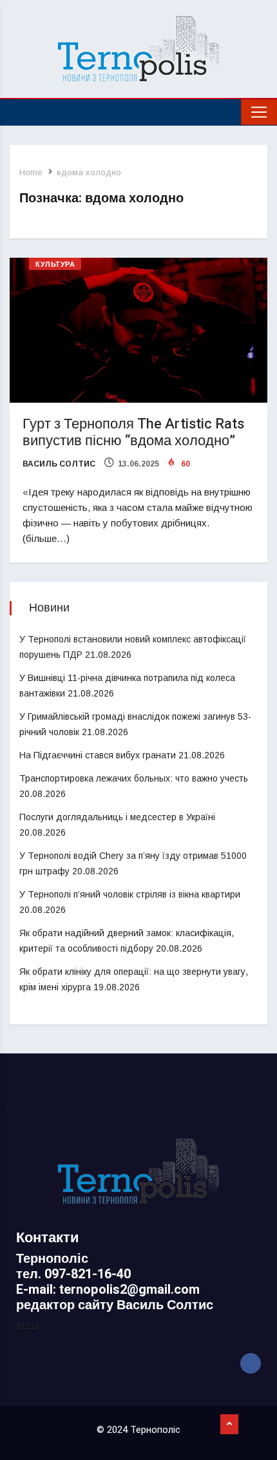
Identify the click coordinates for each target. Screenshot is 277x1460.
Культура (55, 264)
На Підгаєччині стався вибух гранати (97, 755)
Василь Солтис (59, 463)
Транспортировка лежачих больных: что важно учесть (133, 778)
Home (30, 172)
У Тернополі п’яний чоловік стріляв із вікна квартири (129, 894)
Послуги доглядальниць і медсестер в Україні (117, 817)
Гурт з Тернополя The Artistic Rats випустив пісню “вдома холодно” (133, 432)
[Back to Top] (229, 1424)
